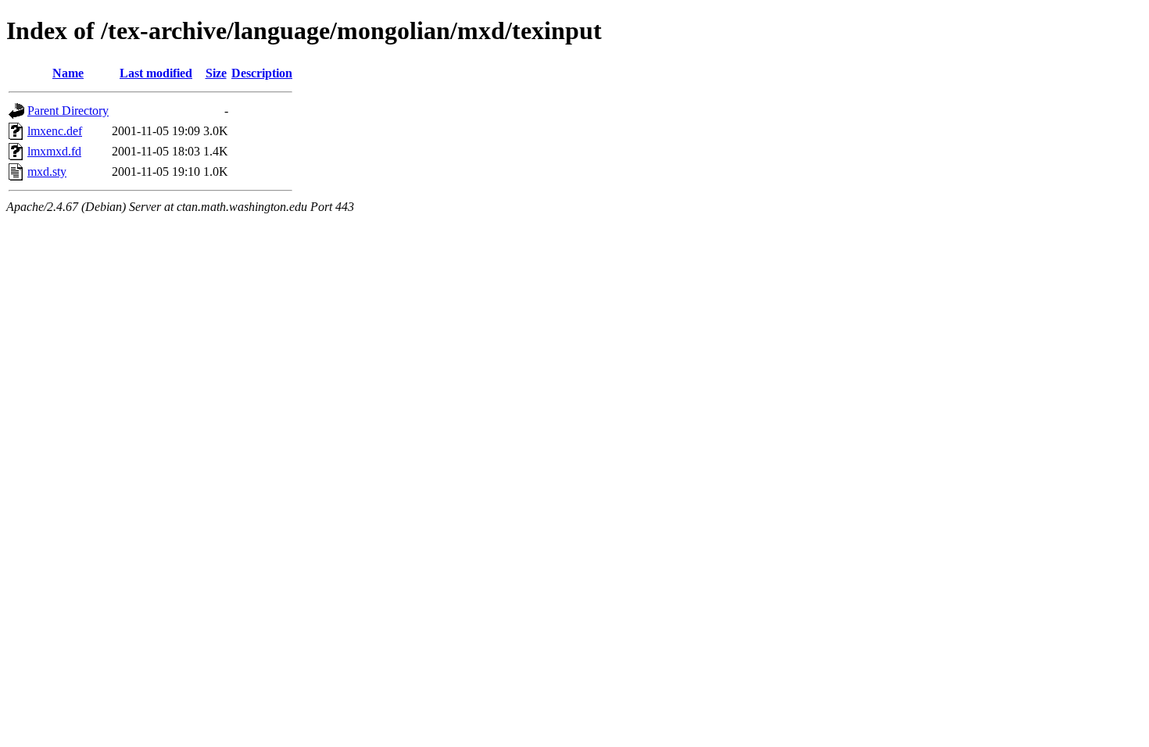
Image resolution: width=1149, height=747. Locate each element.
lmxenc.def (54, 131)
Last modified (156, 73)
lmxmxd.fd (54, 151)
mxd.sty (46, 171)
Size (216, 73)
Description (261, 73)
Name (68, 73)
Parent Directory (68, 110)
